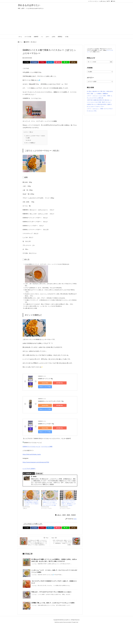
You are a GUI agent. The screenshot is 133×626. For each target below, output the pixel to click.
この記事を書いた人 (29, 473)
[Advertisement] (66, 23)
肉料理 (64, 515)
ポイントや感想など (29, 142)
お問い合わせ (103, 1)
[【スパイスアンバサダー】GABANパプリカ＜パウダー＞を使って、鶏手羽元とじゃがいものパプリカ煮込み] (68, 495)
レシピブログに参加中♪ (29, 468)
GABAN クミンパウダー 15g (46, 423)
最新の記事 (39, 473)
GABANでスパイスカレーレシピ (31, 446)
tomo (75, 518)
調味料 (68, 515)
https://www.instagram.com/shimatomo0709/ (36, 462)
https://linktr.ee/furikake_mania (32, 454)
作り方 (28, 140)
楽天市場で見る (59, 382)
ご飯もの (34, 42)
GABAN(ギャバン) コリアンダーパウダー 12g (50, 401)
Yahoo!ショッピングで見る (45, 386)
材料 (28, 138)
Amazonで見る (45, 382)
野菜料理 (73, 515)
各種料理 (27, 42)
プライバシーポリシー (94, 1)
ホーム (20, 42)
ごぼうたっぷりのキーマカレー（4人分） (35, 135)
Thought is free (75, 622)
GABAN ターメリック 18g (45, 378)
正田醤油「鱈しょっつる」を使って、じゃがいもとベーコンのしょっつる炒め (53, 602)
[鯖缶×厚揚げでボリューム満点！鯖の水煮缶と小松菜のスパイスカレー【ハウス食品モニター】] (31, 495)
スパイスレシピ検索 (46, 446)
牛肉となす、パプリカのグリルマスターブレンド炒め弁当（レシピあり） (51, 592)
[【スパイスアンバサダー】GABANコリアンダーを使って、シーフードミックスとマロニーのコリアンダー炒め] (49, 495)
